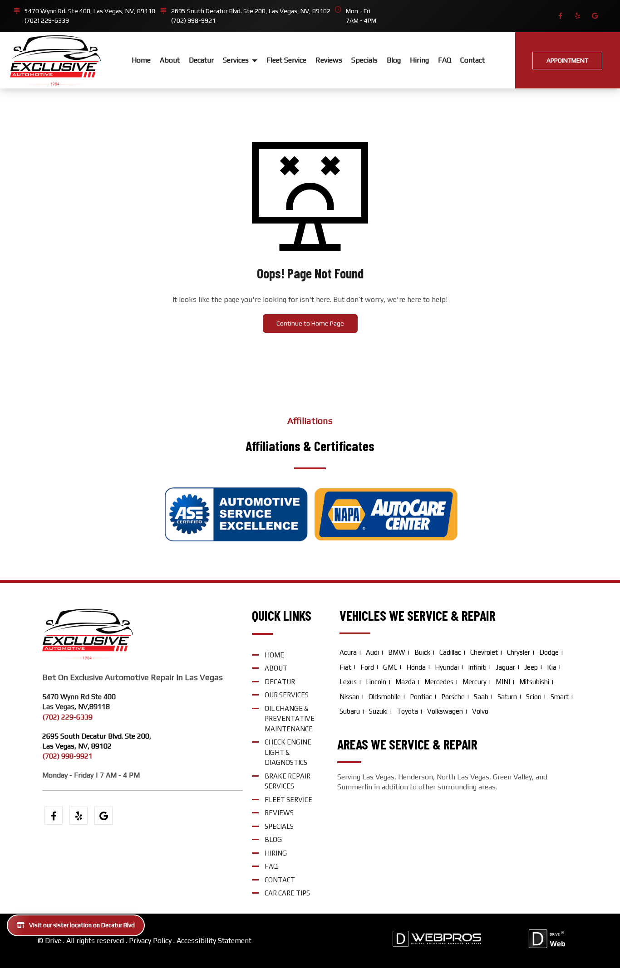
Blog (394, 60)
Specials (364, 60)
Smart (560, 696)
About (170, 60)
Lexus (348, 682)
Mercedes (438, 682)
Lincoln (376, 682)
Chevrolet (484, 652)
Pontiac (421, 696)
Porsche (453, 696)
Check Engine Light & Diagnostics (288, 752)
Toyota (407, 711)
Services (237, 60)
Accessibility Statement (214, 940)
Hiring (419, 60)
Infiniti (477, 667)
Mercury (475, 682)
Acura (348, 652)
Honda (416, 667)
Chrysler (518, 652)
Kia (551, 667)
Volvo (480, 711)
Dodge (549, 652)
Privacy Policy (150, 940)
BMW (396, 652)
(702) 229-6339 (47, 20)
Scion (533, 696)
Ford (367, 667)
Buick (422, 652)
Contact (472, 60)
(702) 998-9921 (193, 20)
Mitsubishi (534, 682)
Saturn (507, 696)
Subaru (350, 711)
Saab (481, 696)
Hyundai (447, 667)
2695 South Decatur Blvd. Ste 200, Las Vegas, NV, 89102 (250, 11)
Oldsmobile (385, 696)
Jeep (531, 667)
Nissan (349, 696)
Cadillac (450, 652)
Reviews (328, 60)
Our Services (287, 695)
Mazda (405, 682)
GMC (390, 667)
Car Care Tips (287, 893)
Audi (372, 652)
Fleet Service (286, 60)
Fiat (345, 667)
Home (141, 60)
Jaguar (505, 667)
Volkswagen (445, 711)
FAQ (444, 60)
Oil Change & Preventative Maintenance (290, 719)
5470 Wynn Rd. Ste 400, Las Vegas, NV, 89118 (90, 11)
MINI (503, 682)
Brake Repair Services (287, 781)
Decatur (201, 60)
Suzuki (378, 711)
